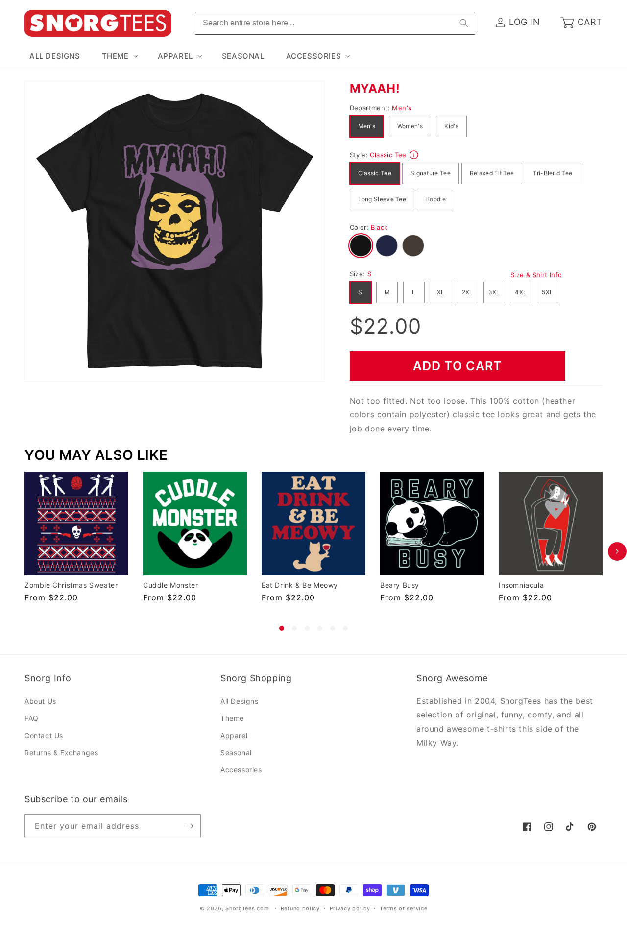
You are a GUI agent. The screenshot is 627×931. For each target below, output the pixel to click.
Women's (410, 126)
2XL (467, 292)
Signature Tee (430, 173)
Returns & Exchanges (61, 752)
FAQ (31, 718)
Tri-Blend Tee (552, 173)
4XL (521, 292)
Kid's (451, 126)
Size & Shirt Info (536, 275)
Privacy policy (350, 908)
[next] (617, 551)
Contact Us (43, 735)
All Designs (239, 701)
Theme (232, 718)
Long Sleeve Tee (382, 199)
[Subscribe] (189, 825)
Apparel (233, 735)
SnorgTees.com (247, 908)
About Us (40, 701)
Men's (367, 126)
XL (441, 292)
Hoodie (435, 199)
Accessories (241, 769)
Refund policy (300, 908)
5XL (547, 292)
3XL (494, 292)
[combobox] (335, 23)
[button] (119, 56)
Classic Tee (374, 173)
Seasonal (236, 752)
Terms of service (403, 908)
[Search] (464, 23)
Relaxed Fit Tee (492, 173)
